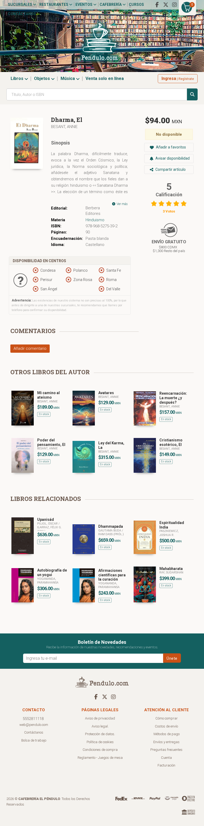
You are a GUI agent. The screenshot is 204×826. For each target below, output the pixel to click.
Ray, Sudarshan (171, 572)
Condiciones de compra (100, 750)
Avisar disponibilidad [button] (172, 158)
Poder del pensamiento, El (51, 442)
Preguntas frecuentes (166, 750)
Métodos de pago (167, 734)
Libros (17, 78)
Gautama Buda (110, 530)
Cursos (136, 4)
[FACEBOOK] (157, 5)
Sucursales (20, 4)
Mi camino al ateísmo (48, 395)
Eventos (84, 4)
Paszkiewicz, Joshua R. (169, 533)
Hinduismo (95, 220)
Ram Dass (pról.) (111, 534)
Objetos (42, 78)
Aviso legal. (100, 726)
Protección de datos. (100, 734)
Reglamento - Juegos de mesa (100, 758)
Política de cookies (100, 742)
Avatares (106, 393)
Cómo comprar (166, 718)
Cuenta (166, 758)
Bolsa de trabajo (33, 740)
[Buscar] (192, 94)
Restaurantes (54, 4)
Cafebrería (111, 4)
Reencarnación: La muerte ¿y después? (173, 398)
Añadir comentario (30, 348)
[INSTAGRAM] (174, 5)
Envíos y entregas (166, 742)
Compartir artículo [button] (170, 169)
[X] (166, 5)
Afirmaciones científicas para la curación (112, 575)
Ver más (122, 204)
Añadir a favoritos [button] (170, 147)
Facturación (166, 765)
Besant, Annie (64, 126)
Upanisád (45, 519)
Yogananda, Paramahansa (47, 580)
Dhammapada (110, 526)
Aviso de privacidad (100, 718)
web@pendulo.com (33, 725)
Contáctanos (22, 14)
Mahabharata (171, 569)
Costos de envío (166, 726)
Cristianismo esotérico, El (170, 442)
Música (68, 78)
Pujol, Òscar (47, 523)
